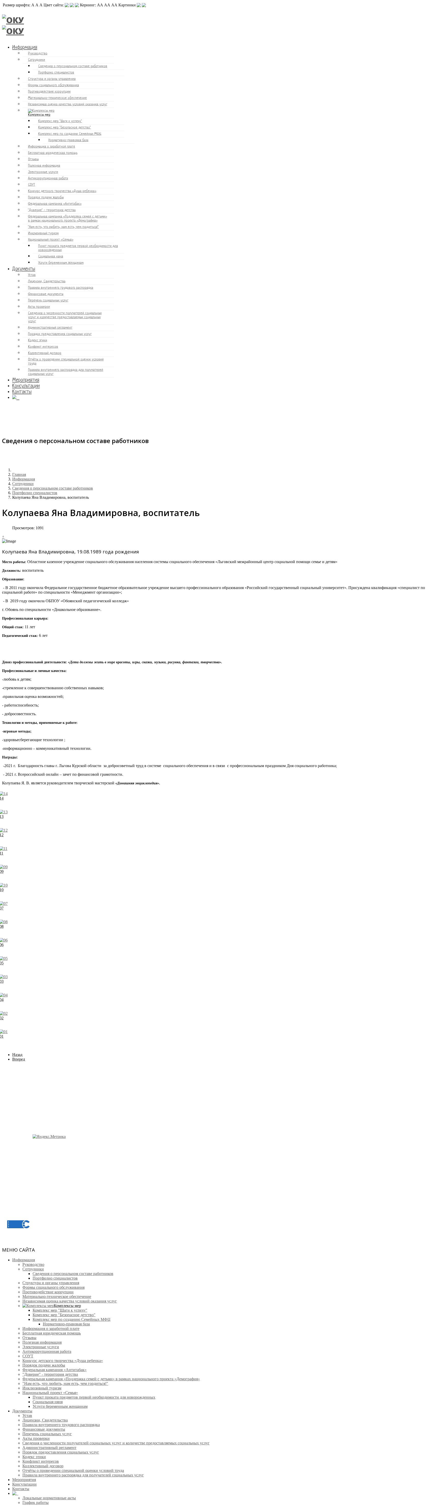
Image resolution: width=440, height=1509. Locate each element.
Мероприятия (25, 380)
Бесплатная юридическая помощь (52, 153)
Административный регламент (50, 328)
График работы (35, 1502)
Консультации (26, 386)
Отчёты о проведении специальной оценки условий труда (66, 361)
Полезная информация (44, 166)
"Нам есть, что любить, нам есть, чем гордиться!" (63, 227)
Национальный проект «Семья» (50, 240)
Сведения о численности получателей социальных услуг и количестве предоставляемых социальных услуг (65, 317)
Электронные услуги (43, 172)
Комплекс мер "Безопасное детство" (64, 127)
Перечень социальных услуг (48, 300)
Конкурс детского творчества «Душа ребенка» (62, 191)
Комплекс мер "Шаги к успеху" (60, 121)
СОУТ (31, 185)
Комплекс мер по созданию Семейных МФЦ (69, 134)
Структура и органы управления (52, 79)
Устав (32, 275)
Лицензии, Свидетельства (46, 281)
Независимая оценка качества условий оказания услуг (67, 104)
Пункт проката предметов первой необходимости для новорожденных (78, 248)
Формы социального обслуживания (53, 85)
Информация (24, 47)
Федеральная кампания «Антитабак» (54, 204)
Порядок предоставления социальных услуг (60, 334)
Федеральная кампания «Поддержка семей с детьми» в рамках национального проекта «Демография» (67, 219)
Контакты (22, 392)
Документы (23, 269)
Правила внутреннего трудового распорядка (60, 288)
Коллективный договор (44, 353)
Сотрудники (36, 60)
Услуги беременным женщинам (61, 263)
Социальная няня (50, 256)
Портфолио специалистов (56, 73)
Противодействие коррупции (49, 92)
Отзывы (33, 159)
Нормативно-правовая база (68, 140)
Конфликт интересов (43, 347)
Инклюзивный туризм (43, 233)
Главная (19, 474)
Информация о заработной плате (51, 147)
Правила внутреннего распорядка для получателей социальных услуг (65, 372)
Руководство (37, 53)
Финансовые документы (45, 294)
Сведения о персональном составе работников (72, 66)
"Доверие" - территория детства (52, 210)
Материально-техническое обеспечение (57, 98)
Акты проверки (39, 307)
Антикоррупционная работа (48, 178)
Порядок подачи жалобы (46, 197)
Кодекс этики (37, 340)
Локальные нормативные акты (49, 1498)
